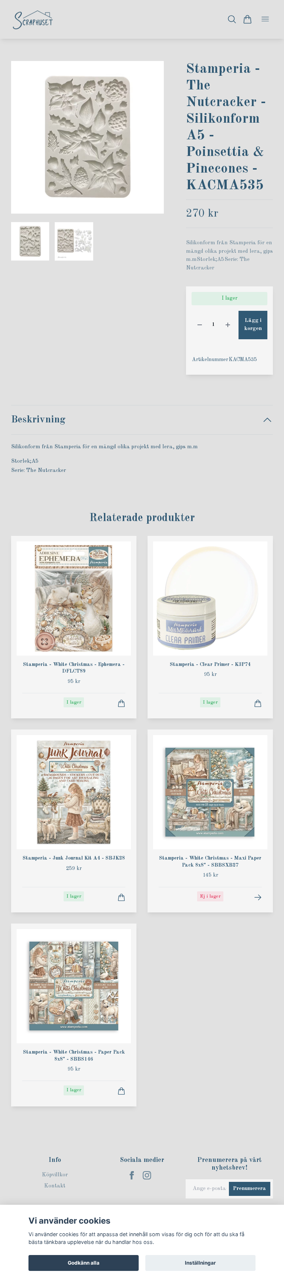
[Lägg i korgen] (121, 703)
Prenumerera (249, 1188)
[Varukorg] (247, 19)
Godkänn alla (83, 1263)
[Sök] (232, 19)
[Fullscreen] (87, 137)
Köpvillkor (55, 1175)
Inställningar (200, 1263)
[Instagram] (147, 1175)
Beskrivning (38, 420)
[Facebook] (132, 1175)
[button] (151, 140)
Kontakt (54, 1186)
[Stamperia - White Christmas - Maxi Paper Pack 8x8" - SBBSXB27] (258, 897)
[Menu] (265, 19)
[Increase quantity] (228, 325)
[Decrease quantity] (199, 325)
